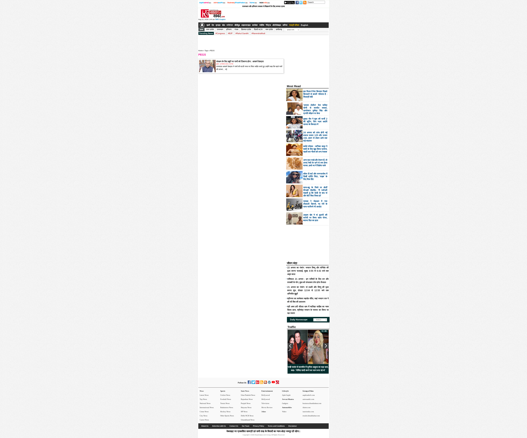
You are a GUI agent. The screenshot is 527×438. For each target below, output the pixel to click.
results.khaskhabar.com (311, 416)
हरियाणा (229, 29)
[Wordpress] (269, 383)
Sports (222, 391)
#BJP (230, 33)
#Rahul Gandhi (242, 33)
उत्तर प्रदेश (210, 29)
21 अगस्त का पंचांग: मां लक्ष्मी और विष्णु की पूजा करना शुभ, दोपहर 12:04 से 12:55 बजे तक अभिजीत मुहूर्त (308, 290)
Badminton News (226, 407)
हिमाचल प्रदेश (246, 29)
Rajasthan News (247, 399)
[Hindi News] (212, 17)
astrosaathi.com (308, 399)
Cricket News (225, 395)
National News (205, 403)
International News (207, 407)
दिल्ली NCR (258, 29)
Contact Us (233, 426)
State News (245, 391)
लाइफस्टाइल (246, 25)
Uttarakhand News (247, 420)
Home (200, 51)
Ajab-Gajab (286, 395)
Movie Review (266, 407)
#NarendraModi (258, 33)
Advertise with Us (219, 426)
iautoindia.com (308, 412)
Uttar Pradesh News (248, 395)
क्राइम (218, 25)
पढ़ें (226, 69)
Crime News (204, 412)
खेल (223, 25)
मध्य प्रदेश (269, 29)
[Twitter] (253, 383)
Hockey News (225, 412)
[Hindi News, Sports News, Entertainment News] (202, 25)
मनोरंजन (230, 25)
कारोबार (255, 25)
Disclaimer (292, 426)
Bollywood (265, 395)
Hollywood (265, 399)
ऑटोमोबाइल (276, 25)
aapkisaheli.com (309, 395)
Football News (225, 399)
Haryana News (246, 407)
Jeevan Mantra (288, 399)
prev (290, 346)
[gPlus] (257, 383)
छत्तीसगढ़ (279, 29)
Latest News (204, 395)
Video (284, 412)
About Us (204, 426)
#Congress (220, 33)
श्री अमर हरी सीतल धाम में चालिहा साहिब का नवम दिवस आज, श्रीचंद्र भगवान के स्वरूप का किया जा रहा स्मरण (308, 309)
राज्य (201, 29)
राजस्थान (220, 29)
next (326, 346)
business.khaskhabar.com (312, 403)
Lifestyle (285, 391)
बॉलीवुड (237, 25)
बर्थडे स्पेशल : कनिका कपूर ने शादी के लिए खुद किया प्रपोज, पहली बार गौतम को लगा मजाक (308, 368)
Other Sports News (227, 416)
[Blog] (265, 383)
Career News (204, 420)
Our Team (245, 426)
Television (265, 403)
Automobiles (287, 407)
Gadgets (285, 403)
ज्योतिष (261, 25)
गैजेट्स (268, 25)
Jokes (263, 412)
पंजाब (236, 29)
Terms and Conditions (276, 426)
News (202, 391)
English (222, 19)
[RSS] (261, 383)
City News (203, 416)
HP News (244, 412)
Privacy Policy (258, 426)
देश (213, 25)
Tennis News (225, 403)
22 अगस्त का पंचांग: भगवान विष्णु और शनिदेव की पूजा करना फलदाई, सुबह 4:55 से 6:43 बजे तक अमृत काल (308, 270)
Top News (203, 399)
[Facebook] (249, 383)
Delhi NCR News (247, 416)
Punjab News (245, 403)
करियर (285, 25)
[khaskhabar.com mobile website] (277, 383)
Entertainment (267, 391)
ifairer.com (306, 407)
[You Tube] (273, 383)
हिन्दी (216, 19)
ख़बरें (208, 25)
